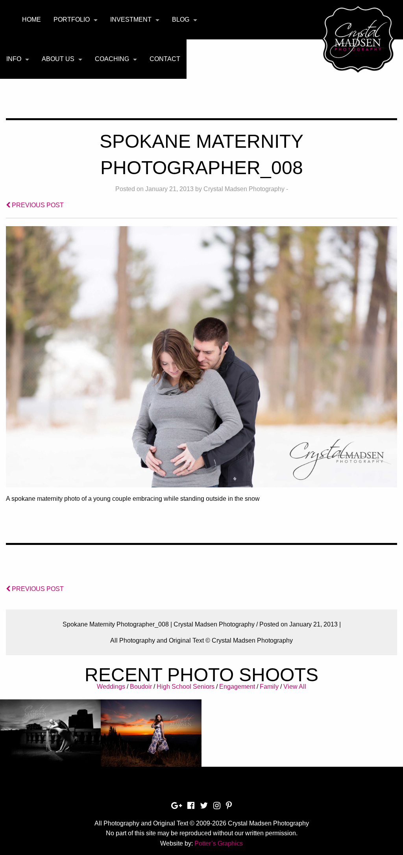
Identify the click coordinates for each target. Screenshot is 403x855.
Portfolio (72, 19)
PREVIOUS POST (37, 205)
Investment (131, 19)
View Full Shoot (50, 739)
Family (269, 686)
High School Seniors (185, 686)
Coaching (112, 59)
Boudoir (141, 686)
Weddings (111, 686)
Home (31, 19)
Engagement (237, 686)
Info (13, 59)
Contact (165, 59)
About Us (58, 59)
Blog (180, 19)
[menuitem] (31, 19)
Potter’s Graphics (218, 843)
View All (294, 686)
